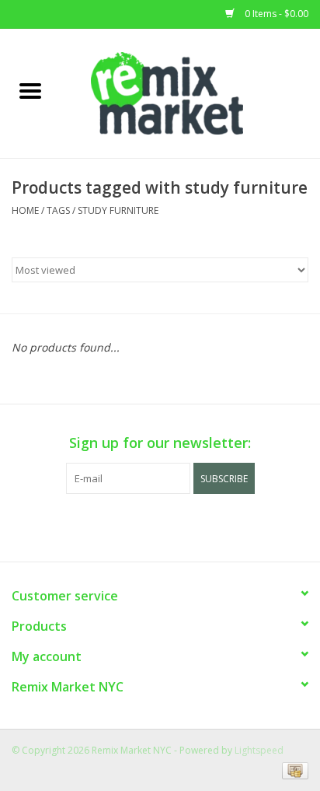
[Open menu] (30, 90)
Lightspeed (259, 750)
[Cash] (292, 769)
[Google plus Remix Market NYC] (160, 525)
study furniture (118, 210)
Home (25, 210)
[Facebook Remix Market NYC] (132, 525)
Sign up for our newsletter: (160, 443)
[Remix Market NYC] (190, 92)
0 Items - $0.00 (275, 13)
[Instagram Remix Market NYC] (188, 525)
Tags (58, 210)
